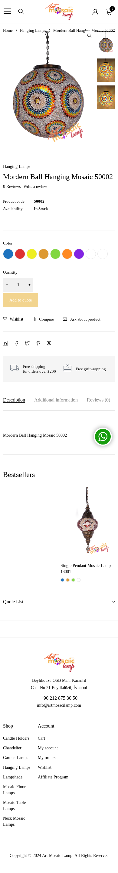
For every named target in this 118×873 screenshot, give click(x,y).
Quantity (10, 272)
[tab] (14, 400)
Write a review (35, 187)
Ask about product (85, 319)
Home (8, 30)
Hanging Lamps (33, 30)
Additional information (56, 399)
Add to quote (20, 300)
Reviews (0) (98, 399)
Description (14, 399)
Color (7, 243)
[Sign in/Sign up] (95, 11)
